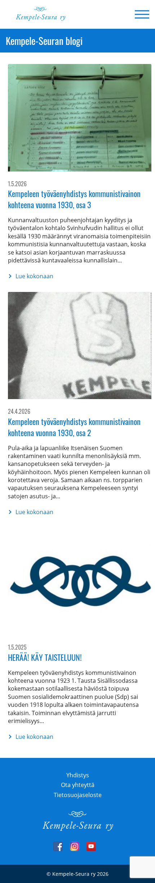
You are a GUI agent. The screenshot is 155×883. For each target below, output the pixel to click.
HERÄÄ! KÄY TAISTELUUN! (45, 657)
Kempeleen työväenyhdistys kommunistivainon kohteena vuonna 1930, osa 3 (74, 199)
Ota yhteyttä (77, 785)
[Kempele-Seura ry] (77, 829)
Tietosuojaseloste (78, 795)
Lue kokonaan (30, 276)
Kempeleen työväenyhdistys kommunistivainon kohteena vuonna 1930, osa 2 (74, 427)
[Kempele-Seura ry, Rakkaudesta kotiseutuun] (40, 19)
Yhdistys (77, 775)
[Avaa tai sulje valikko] (139, 14)
